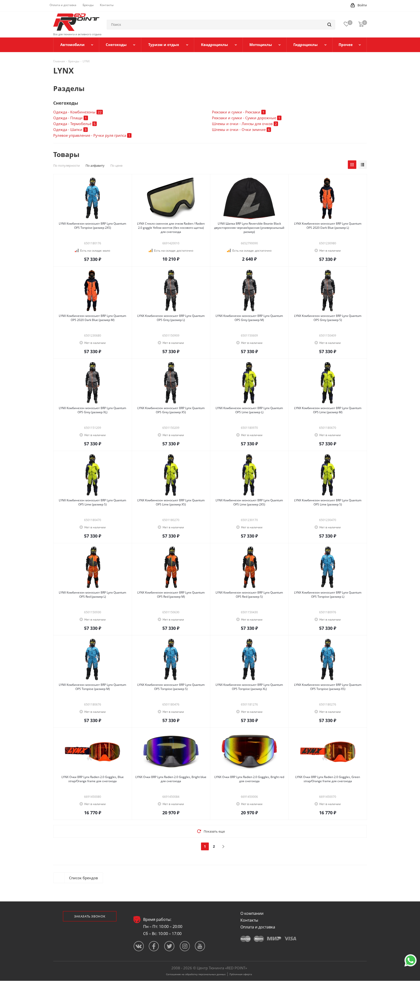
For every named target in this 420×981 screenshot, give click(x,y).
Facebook (154, 946)
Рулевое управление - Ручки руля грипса (91, 135)
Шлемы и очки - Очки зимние (241, 129)
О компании (251, 913)
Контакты (249, 920)
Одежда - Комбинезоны (77, 112)
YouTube (200, 946)
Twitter (169, 946)
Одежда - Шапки (70, 129)
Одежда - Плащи (70, 117)
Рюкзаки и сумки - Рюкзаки (238, 112)
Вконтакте (138, 946)
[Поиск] (329, 24)
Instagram (184, 946)
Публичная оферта (240, 974)
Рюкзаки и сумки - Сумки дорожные (246, 117)
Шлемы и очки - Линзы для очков (244, 123)
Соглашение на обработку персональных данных (196, 974)
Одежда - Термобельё (74, 123)
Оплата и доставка (257, 927)
